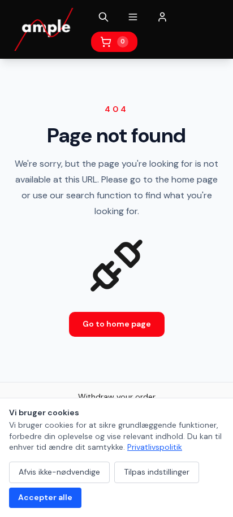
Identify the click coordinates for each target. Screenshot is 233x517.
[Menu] (132, 17)
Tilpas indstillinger (156, 472)
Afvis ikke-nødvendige (59, 472)
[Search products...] (103, 17)
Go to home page (117, 324)
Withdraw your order (117, 397)
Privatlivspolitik (154, 447)
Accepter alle (45, 497)
